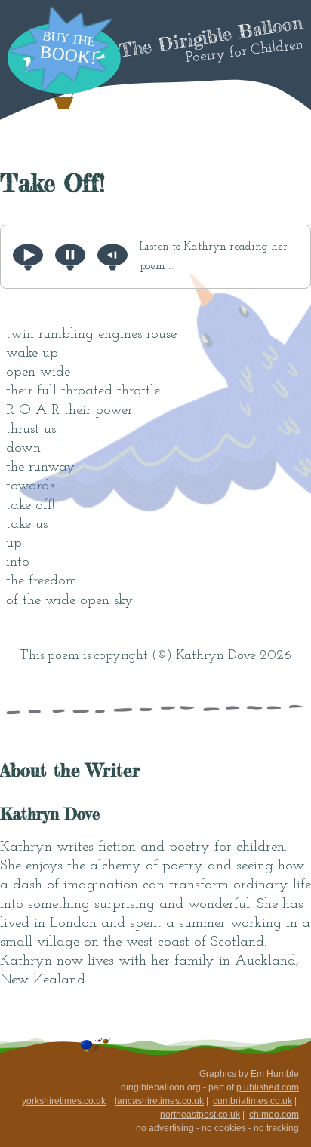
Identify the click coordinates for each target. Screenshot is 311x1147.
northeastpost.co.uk (200, 1114)
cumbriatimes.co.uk (252, 1101)
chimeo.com (274, 1114)
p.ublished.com (267, 1087)
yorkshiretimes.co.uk (64, 1101)
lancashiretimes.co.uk (159, 1101)
